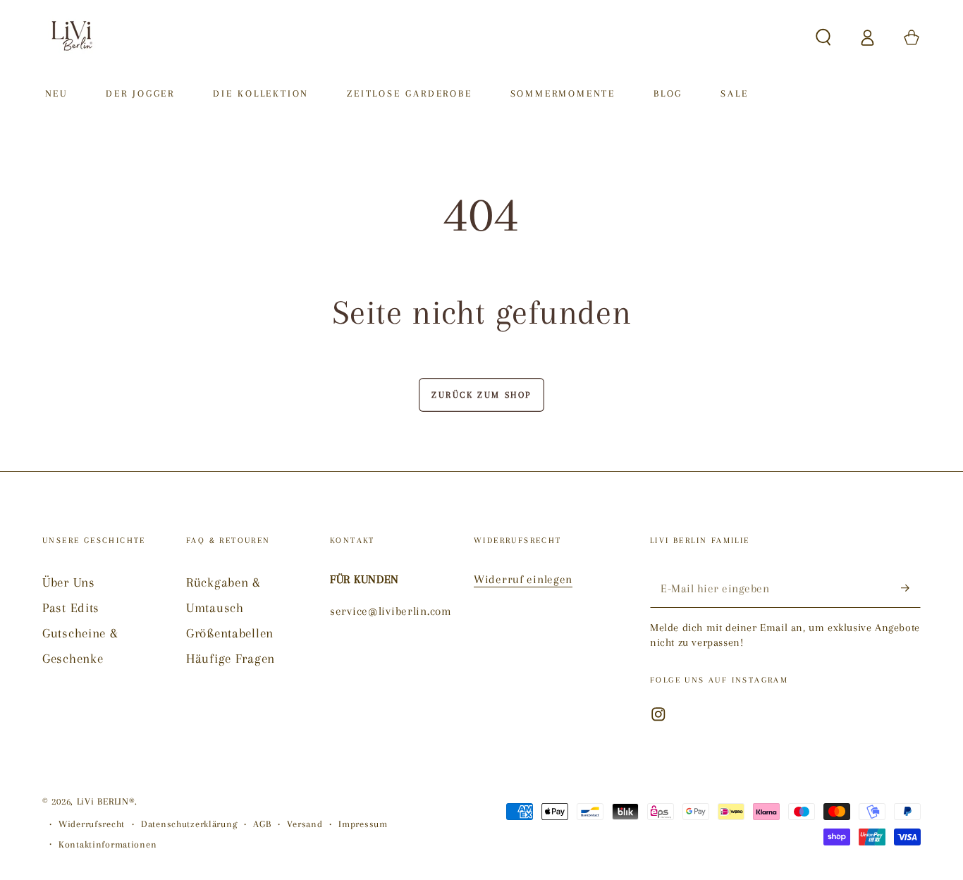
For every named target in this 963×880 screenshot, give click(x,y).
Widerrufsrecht (92, 824)
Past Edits (70, 607)
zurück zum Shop (481, 395)
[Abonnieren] (911, 588)
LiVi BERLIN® (106, 801)
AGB (262, 824)
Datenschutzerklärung (189, 824)
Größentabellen (230, 632)
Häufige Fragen (230, 658)
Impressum (362, 824)
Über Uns (68, 582)
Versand (304, 824)
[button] (823, 37)
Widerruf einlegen (523, 579)
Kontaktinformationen (108, 844)
